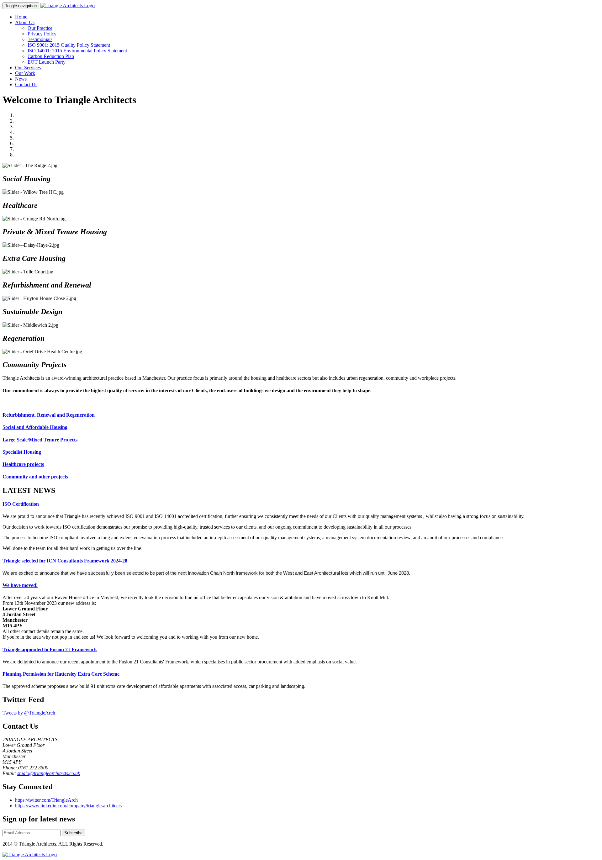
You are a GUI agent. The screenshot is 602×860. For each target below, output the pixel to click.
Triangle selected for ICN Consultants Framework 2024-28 (65, 560)
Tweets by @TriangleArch (29, 712)
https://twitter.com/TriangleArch (46, 800)
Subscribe (73, 833)
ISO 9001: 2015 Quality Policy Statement (69, 45)
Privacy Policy (42, 33)
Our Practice (40, 28)
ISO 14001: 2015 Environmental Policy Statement (77, 50)
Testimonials (40, 39)
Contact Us (26, 84)
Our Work (25, 73)
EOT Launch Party (47, 62)
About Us (24, 22)
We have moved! (20, 585)
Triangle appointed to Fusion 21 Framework (50, 649)
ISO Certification (21, 504)
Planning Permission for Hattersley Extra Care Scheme (61, 674)
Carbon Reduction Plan (51, 56)
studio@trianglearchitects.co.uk (48, 773)
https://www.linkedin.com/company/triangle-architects (68, 805)
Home (21, 16)
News (21, 79)
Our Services (28, 67)
